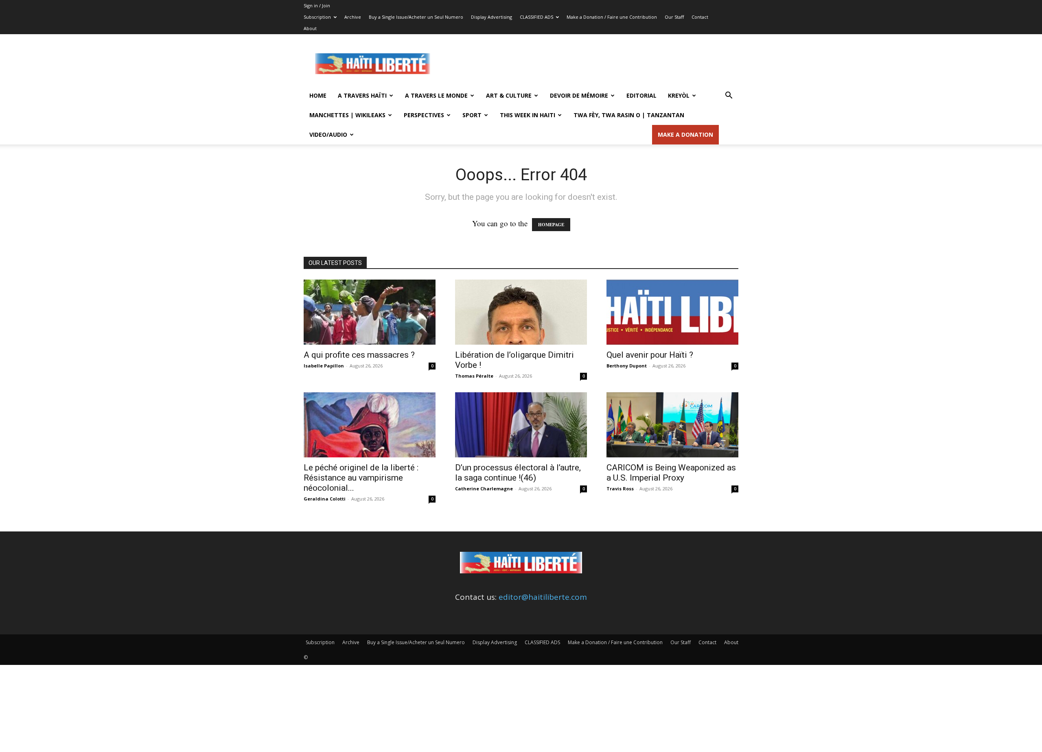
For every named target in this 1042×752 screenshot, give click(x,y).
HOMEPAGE (551, 224)
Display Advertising (491, 17)
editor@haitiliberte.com (543, 597)
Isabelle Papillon (324, 366)
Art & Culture (509, 95)
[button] (728, 95)
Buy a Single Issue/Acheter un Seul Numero (416, 17)
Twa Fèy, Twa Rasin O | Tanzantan (629, 115)
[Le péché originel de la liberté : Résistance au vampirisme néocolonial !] (370, 424)
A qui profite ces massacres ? (359, 355)
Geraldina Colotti (325, 499)
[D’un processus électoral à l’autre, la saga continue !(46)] (521, 424)
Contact (700, 17)
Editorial (641, 95)
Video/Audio (328, 134)
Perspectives (424, 115)
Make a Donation (685, 134)
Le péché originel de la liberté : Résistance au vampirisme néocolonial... (361, 478)
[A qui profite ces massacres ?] (370, 312)
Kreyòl (679, 95)
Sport (472, 115)
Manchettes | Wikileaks (347, 115)
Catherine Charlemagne (484, 488)
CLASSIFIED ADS (536, 17)
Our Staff (674, 17)
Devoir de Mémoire (579, 95)
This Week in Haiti (527, 115)
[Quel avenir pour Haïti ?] (672, 312)
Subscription (317, 17)
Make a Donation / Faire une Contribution (612, 17)
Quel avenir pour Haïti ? (649, 355)
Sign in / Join (317, 5)
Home (317, 95)
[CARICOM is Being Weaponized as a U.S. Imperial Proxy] (672, 424)
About (310, 28)
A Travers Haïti (362, 95)
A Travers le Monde (436, 95)
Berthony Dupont (626, 366)
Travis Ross (620, 488)
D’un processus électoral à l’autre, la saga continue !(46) (518, 473)
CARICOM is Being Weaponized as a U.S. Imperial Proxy (671, 473)
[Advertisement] (590, 64)
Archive (352, 17)
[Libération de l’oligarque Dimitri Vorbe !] (521, 312)
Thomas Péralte (474, 376)
